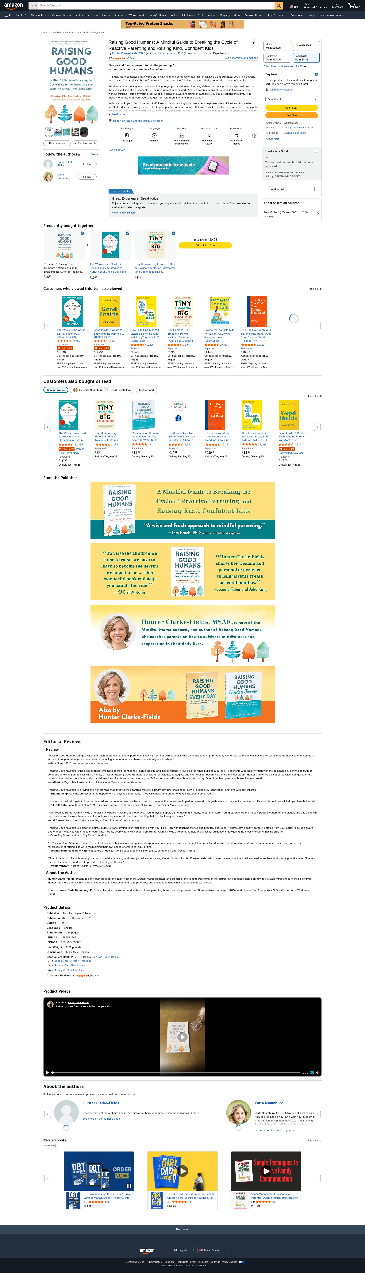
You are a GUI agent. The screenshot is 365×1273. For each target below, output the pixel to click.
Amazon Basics (61, 15)
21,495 (79, 444)
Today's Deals (157, 15)
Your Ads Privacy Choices (224, 1262)
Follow (87, 164)
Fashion (211, 15)
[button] (8, 15)
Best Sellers (82, 15)
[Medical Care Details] (48, 15)
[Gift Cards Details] (194, 15)
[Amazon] (14, 5)
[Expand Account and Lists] (326, 7)
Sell (200, 15)
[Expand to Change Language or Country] (299, 7)
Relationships (72, 32)
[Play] (47, 1072)
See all (95, 154)
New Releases (101, 15)
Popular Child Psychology (72, 451)
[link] (110, 245)
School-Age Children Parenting (72, 960)
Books (173, 15)
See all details (117, 149)
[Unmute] (318, 1073)
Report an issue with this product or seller (138, 120)
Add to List (277, 189)
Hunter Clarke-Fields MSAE (128, 53)
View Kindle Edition (123, 212)
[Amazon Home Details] (264, 15)
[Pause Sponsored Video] (129, 1186)
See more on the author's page (101, 1118)
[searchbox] (156, 5)
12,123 (225, 444)
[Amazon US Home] (147, 1252)
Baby (311, 15)
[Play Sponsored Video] (182, 1171)
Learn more (214, 203)
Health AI (21, 15)
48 (149, 444)
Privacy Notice (154, 1262)
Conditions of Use (135, 1262)
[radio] (277, 46)
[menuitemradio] (312, 1072)
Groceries (119, 15)
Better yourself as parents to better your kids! (84, 1006)
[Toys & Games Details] (287, 15)
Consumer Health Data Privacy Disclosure (186, 1262)
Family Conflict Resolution (70, 970)
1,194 (114, 444)
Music (237, 15)
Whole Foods (137, 15)
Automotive (297, 15)
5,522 (188, 444)
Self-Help (57, 32)
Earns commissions (78, 1002)
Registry (225, 15)
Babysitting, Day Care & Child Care (293, 451)
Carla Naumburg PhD (170, 53)
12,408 (262, 444)
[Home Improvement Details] (343, 15)
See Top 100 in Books (105, 956)
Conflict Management (93, 32)
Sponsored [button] (48, 1145)
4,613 (298, 444)
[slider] (176, 1072)
